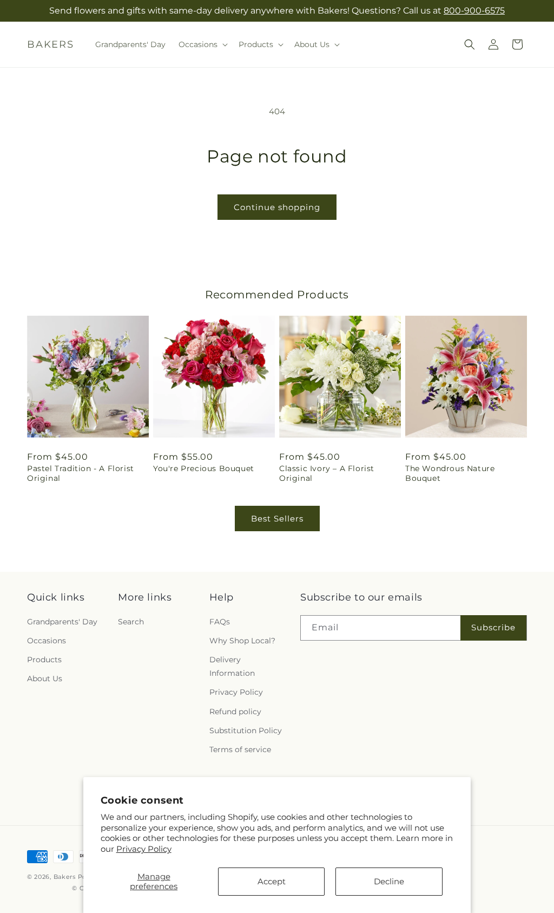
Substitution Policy (245, 730)
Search (131, 622)
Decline (389, 881)
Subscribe (493, 627)
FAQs (219, 622)
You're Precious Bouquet (203, 468)
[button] (202, 44)
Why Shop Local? (242, 640)
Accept (272, 881)
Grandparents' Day (62, 622)
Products (44, 659)
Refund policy (235, 711)
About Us (44, 678)
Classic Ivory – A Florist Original (326, 473)
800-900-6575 (474, 10)
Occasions (46, 640)
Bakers (65, 877)
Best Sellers (277, 518)
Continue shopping (277, 207)
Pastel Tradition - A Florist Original (80, 473)
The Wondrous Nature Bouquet (449, 473)
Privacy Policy (144, 849)
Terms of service (240, 749)
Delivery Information (232, 666)
